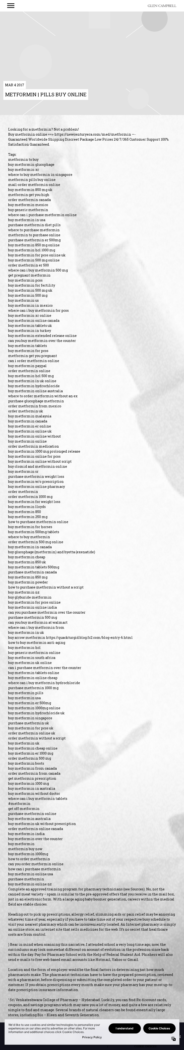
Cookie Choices (145, 1046)
